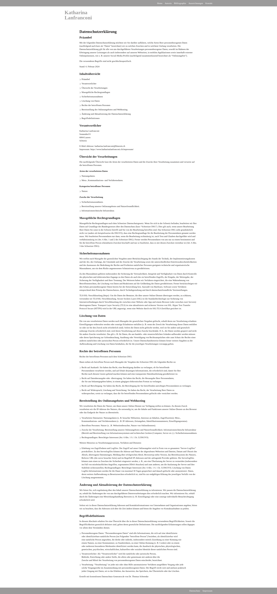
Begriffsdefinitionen (91, 118)
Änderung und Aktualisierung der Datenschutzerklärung (106, 114)
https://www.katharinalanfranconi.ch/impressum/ (112, 149)
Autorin (168, 3)
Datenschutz (194, 591)
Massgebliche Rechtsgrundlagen (96, 92)
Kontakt (208, 3)
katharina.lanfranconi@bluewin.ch (110, 146)
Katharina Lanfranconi (78, 15)
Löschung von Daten (91, 101)
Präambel (86, 79)
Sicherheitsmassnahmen (92, 96)
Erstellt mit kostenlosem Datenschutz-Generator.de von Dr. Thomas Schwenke (113, 576)
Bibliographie (180, 3)
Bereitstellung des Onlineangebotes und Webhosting (104, 109)
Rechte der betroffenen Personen (96, 105)
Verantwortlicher (89, 83)
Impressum (207, 591)
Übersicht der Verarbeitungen (94, 88)
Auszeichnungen (195, 3)
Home (159, 3)
